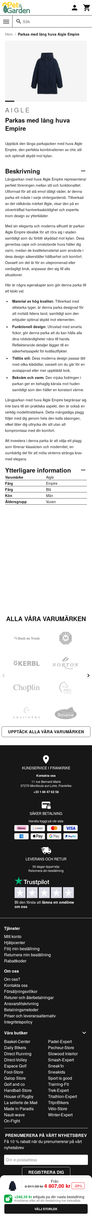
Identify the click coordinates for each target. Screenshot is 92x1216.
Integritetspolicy (18, 1022)
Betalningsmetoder (21, 1010)
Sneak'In (56, 1066)
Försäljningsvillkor (20, 991)
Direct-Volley (15, 1060)
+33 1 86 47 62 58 (46, 791)
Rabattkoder (15, 961)
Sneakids (56, 1072)
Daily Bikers (15, 1047)
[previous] (3, 675)
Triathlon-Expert (62, 1096)
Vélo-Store (57, 1108)
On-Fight (12, 1121)
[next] (88, 675)
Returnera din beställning (46, 870)
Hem (9, 34)
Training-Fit (58, 1084)
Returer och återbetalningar (29, 997)
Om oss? (12, 979)
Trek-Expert (58, 1090)
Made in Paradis (19, 1108)
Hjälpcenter (14, 942)
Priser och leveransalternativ (30, 1016)
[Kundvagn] (87, 8)
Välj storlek (45, 1209)
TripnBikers (58, 1102)
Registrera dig (46, 1172)
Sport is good (60, 1078)
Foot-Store (13, 1072)
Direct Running (17, 1054)
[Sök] (19, 21)
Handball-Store (18, 1090)
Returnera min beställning (27, 955)
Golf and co (14, 1084)
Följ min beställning (22, 948)
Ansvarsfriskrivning (21, 1003)
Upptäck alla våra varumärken (46, 732)
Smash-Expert (61, 1060)
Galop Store (15, 1078)
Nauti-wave (14, 1115)
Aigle (18, 110)
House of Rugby (18, 1096)
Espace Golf (15, 1066)
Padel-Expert (60, 1041)
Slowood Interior (63, 1054)
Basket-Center (17, 1041)
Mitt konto (12, 936)
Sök (26, 21)
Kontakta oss (46, 775)
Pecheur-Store (61, 1047)
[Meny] (6, 22)
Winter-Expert (60, 1115)
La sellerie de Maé (21, 1102)
